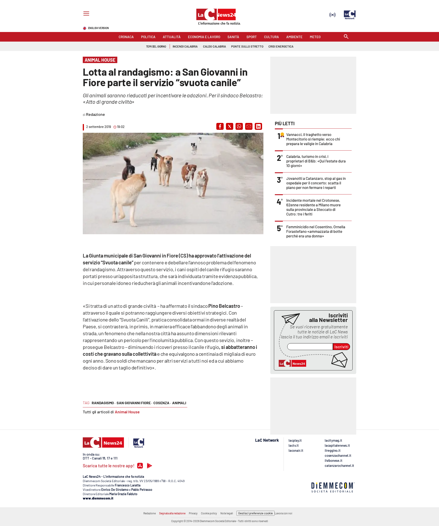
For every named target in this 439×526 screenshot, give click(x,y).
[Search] (346, 37)
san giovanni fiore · (134, 403)
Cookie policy (209, 513)
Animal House (127, 411)
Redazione (149, 513)
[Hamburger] (85, 14)
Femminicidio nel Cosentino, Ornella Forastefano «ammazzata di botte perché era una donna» (315, 231)
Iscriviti (341, 346)
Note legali (226, 513)
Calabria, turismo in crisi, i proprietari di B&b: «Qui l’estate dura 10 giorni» (316, 161)
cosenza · (162, 403)
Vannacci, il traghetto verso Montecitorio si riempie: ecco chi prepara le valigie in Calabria (313, 139)
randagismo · (103, 403)
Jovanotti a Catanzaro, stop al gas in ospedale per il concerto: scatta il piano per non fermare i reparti (316, 183)
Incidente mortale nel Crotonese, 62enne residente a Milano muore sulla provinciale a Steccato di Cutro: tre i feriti (313, 207)
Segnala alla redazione (172, 513)
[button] (220, 126)
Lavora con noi (283, 513)
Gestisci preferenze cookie (255, 513)
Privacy (193, 513)
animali (179, 403)
